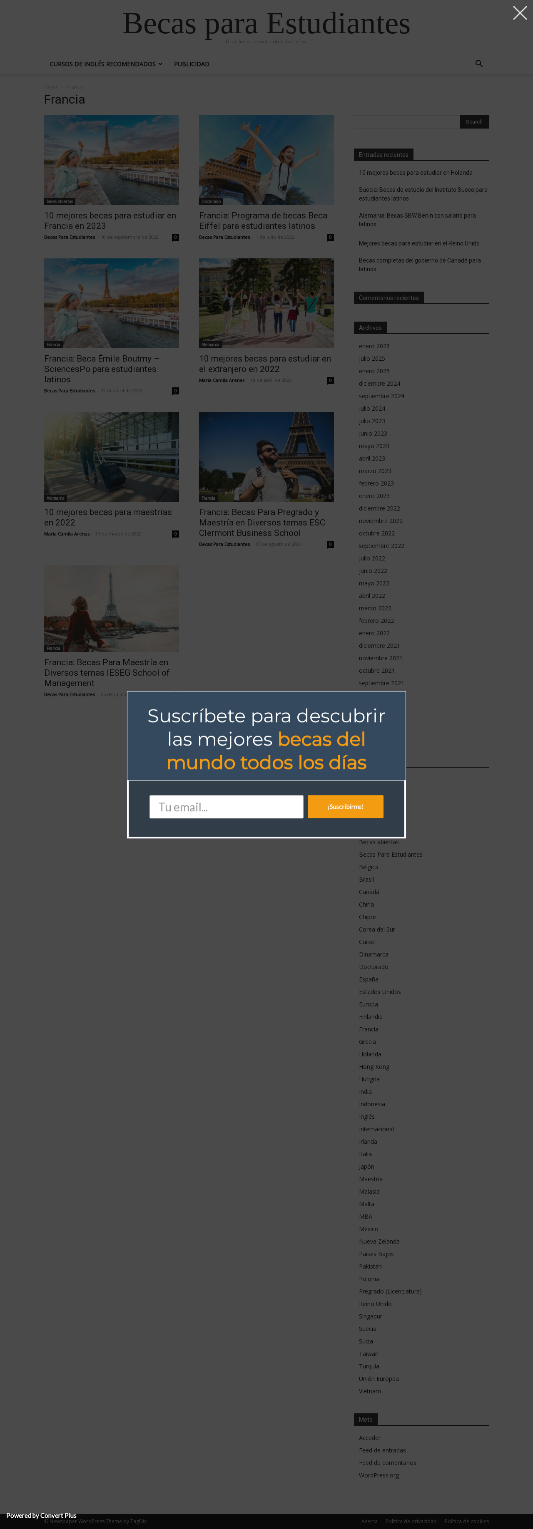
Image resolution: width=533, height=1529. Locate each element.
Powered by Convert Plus (41, 1515)
